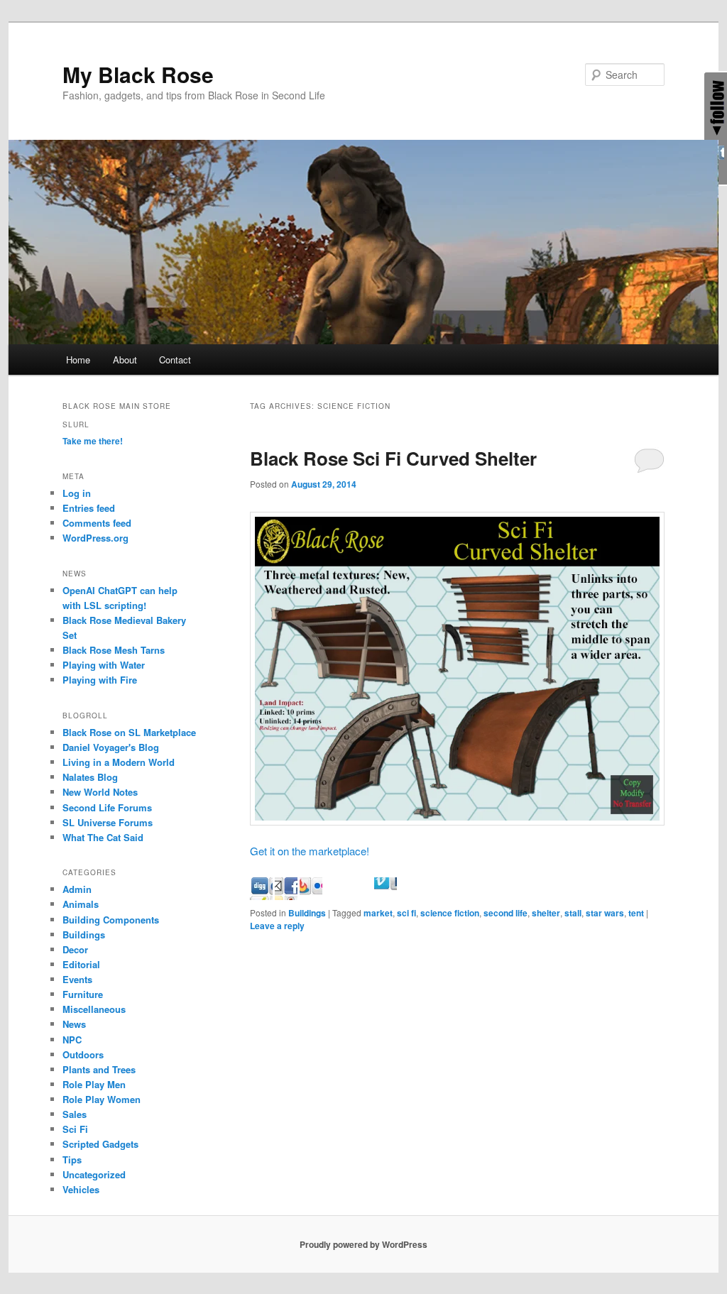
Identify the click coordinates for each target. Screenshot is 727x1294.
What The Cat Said (102, 837)
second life (505, 912)
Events (77, 979)
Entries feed (88, 508)
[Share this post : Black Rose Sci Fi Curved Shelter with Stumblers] (360, 895)
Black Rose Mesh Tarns (113, 650)
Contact (175, 359)
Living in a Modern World (118, 762)
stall (572, 912)
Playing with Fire (99, 679)
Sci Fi (75, 1129)
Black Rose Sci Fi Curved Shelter (393, 458)
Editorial (81, 964)
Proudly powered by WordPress (363, 1244)
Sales (74, 1114)
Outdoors (83, 1054)
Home (78, 359)
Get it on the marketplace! (309, 850)
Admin (77, 889)
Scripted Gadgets (100, 1144)
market (378, 912)
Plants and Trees (99, 1069)
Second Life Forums (107, 807)
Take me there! (92, 440)
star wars (605, 912)
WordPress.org (95, 537)
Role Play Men (94, 1084)
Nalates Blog (90, 777)
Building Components (110, 919)
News (74, 1024)
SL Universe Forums (107, 822)
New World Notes (100, 792)
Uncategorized (94, 1174)
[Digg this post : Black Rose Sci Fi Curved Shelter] (286, 895)
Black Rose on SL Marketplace (129, 732)
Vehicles (80, 1189)
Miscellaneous (94, 1009)
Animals (80, 904)
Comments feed (96, 523)
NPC (72, 1039)
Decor (75, 949)
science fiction (449, 912)
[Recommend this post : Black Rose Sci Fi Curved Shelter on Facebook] (311, 895)
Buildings (307, 912)
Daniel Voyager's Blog (110, 747)
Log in (76, 493)
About (125, 359)
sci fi (406, 912)
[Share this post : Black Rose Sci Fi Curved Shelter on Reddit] (335, 895)
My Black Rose (138, 74)
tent (636, 912)
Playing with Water (103, 664)
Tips (72, 1159)
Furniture (82, 994)
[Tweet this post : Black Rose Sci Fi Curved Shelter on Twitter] (385, 895)
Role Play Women (101, 1099)
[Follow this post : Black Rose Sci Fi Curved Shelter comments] (410, 895)
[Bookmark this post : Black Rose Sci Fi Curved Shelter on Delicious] (261, 895)
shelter (546, 912)
